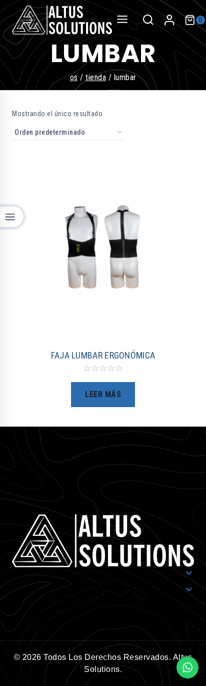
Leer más (103, 394)
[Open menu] (122, 20)
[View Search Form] (148, 20)
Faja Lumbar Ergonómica (103, 355)
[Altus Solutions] (62, 20)
